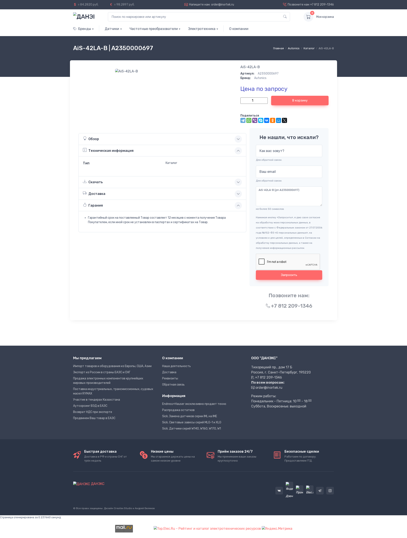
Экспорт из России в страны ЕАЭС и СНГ (101, 372)
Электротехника (201, 29)
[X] (284, 120)
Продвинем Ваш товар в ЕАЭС (94, 418)
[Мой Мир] (278, 120)
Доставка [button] (96, 194)
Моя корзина (325, 17)
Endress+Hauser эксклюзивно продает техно (194, 404)
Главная (278, 48)
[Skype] (260, 120)
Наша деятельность (176, 366)
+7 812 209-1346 (322, 4)
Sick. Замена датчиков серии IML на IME (189, 416)
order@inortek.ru (222, 4)
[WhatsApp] (248, 120)
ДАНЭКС (97, 484)
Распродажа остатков (178, 410)
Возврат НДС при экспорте (92, 412)
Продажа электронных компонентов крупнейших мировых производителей (108, 381)
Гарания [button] (95, 205)
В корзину (300, 100)
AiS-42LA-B (250, 67)
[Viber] (254, 120)
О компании (238, 29)
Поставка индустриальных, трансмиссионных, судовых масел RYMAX (113, 391)
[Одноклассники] (272, 120)
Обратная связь (173, 384)
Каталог (309, 48)
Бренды (84, 29)
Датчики (112, 29)
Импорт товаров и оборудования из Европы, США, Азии (112, 366)
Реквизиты (170, 378)
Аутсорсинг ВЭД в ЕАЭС (90, 406)
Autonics (294, 48)
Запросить (289, 275)
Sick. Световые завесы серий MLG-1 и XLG (191, 422)
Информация (173, 396)
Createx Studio (123, 508)
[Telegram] (242, 120)
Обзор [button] (93, 139)
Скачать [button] (95, 182)
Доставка (169, 372)
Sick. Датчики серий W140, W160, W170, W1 (191, 428)
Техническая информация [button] (111, 151)
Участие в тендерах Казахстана (96, 399)
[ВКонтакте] (266, 120)
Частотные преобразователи (154, 29)
